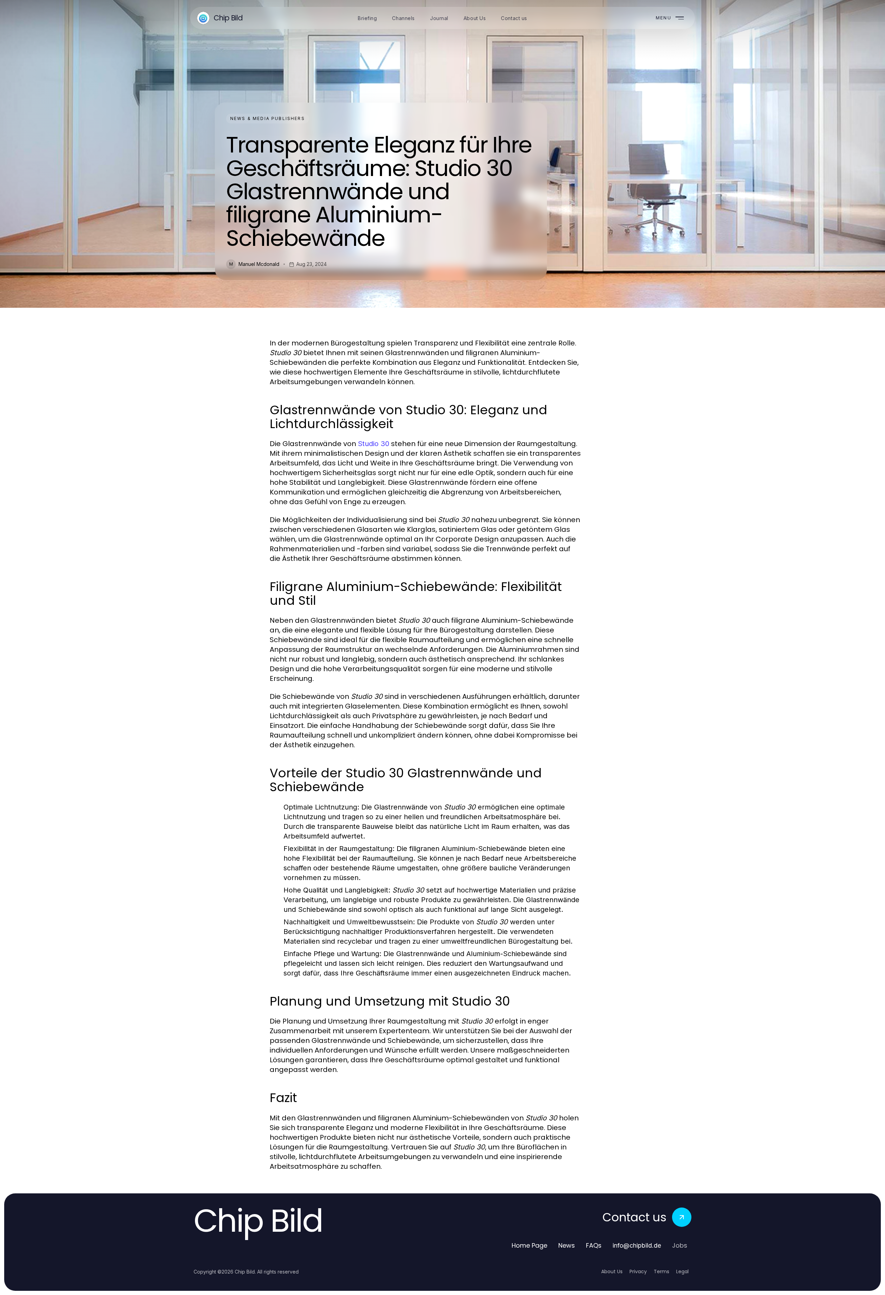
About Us (612, 1271)
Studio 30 (373, 444)
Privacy (638, 1271)
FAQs (594, 1245)
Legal (682, 1271)
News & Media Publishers (267, 118)
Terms (661, 1271)
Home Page (529, 1245)
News (566, 1245)
